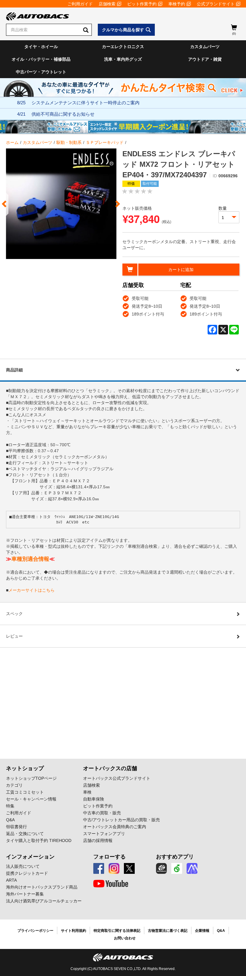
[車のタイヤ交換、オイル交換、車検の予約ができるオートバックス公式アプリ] (161, 868)
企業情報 (202, 931)
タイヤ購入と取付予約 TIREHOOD (38, 840)
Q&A (10, 819)
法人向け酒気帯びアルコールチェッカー (44, 900)
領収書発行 (16, 826)
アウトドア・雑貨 (205, 59)
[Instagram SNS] (114, 868)
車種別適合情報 (30, 559)
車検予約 (176, 4)
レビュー (14, 636)
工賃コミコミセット (25, 792)
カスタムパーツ (205, 46)
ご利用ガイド (80, 4)
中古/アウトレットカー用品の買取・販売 (121, 819)
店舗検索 (107, 4)
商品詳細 (14, 370)
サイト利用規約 (73, 931)
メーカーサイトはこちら (31, 590)
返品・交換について (25, 833)
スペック (14, 613)
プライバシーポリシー (35, 931)
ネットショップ (25, 768)
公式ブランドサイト (216, 4)
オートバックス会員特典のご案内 (114, 826)
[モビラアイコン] (192, 868)
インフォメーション (30, 857)
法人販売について (23, 866)
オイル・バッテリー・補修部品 (41, 59)
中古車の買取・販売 (102, 812)
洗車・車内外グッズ (123, 59)
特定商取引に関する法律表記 (117, 931)
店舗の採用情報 (97, 840)
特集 (10, 806)
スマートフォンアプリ (104, 833)
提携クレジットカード (27, 873)
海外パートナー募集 (25, 894)
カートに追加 (181, 269)
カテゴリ (14, 785)
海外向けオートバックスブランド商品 (41, 887)
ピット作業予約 (142, 4)
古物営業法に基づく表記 (168, 931)
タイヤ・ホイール (41, 46)
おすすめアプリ (175, 857)
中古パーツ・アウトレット (41, 71)
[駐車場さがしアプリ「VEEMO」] (176, 868)
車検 (87, 792)
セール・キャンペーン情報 (31, 799)
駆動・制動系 (69, 142)
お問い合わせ (125, 938)
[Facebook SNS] (98, 868)
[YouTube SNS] (110, 883)
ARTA (11, 880)
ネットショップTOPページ (31, 778)
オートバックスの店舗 (110, 768)
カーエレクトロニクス (123, 46)
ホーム (12, 142)
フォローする (109, 857)
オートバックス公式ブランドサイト (116, 778)
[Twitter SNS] (129, 868)
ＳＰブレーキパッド (105, 142)
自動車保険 (93, 799)
